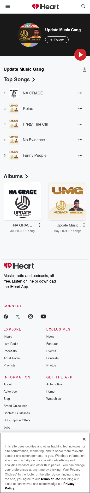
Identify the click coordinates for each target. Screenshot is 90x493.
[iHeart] (45, 7)
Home (50, 391)
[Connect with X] (18, 316)
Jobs (7, 427)
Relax (28, 108)
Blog (7, 398)
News (50, 336)
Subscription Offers (17, 420)
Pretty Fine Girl (35, 124)
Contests (52, 358)
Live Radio (11, 343)
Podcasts (10, 350)
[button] (80, 55)
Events (51, 350)
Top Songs (17, 79)
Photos (51, 365)
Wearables (53, 398)
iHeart (8, 336)
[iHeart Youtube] (43, 316)
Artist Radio (12, 358)
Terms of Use (50, 478)
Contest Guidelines (17, 413)
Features (52, 343)
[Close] (84, 439)
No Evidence (34, 139)
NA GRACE (33, 93)
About (8, 384)
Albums (13, 176)
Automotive (54, 384)
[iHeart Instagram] (30, 316)
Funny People (35, 155)
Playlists (10, 365)
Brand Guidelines (15, 405)
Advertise (10, 391)
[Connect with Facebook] (6, 316)
